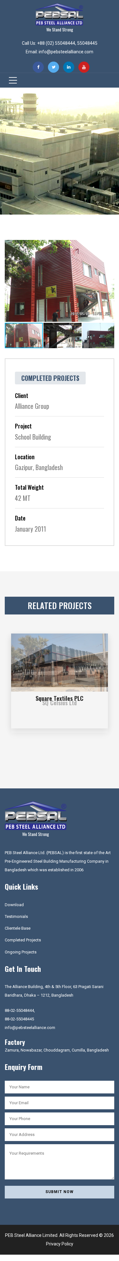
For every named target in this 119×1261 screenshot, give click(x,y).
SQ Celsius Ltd (59, 703)
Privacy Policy (59, 1243)
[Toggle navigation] (11, 80)
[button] (108, 246)
